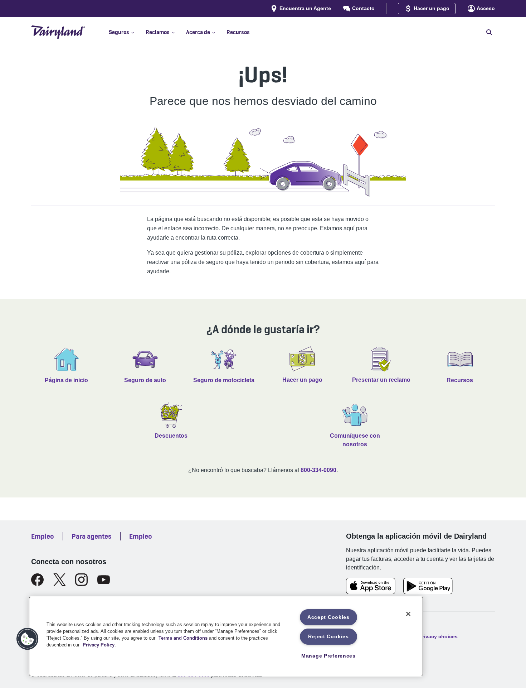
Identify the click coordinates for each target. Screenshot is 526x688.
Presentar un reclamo (381, 380)
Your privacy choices (432, 636)
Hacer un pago (302, 380)
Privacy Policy (99, 645)
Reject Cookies (328, 636)
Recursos (460, 380)
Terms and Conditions (183, 638)
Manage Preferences (328, 656)
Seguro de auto (145, 380)
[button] (127, 32)
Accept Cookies (328, 617)
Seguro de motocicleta (223, 380)
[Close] (408, 614)
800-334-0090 (318, 470)
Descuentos (171, 436)
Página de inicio (66, 380)
